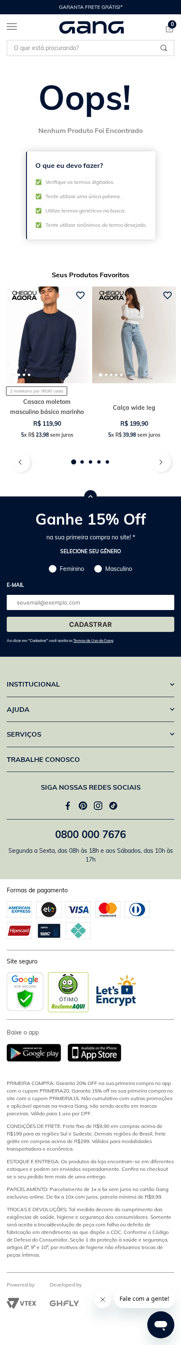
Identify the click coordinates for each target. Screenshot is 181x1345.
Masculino (118, 569)
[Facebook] (68, 805)
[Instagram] (98, 805)
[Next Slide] (170, 7)
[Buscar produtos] (163, 48)
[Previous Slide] (10, 7)
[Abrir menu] (8, 28)
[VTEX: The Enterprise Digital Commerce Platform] (21, 1303)
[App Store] (94, 1053)
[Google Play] (37, 1053)
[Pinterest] (83, 805)
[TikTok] (113, 805)
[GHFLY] (64, 1303)
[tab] (13, 375)
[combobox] (90, 48)
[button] (73, 461)
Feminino (72, 569)
